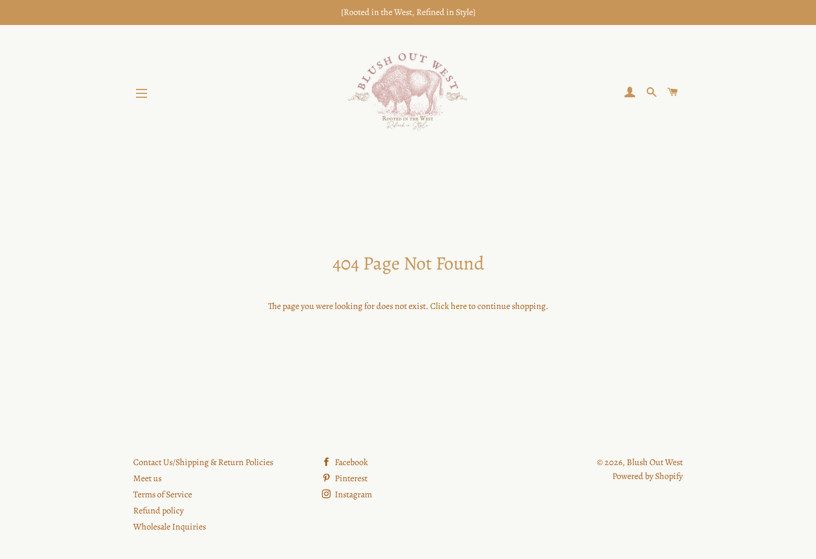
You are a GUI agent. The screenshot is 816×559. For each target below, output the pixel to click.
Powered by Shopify (647, 476)
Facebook (350, 462)
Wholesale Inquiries (169, 527)
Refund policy (158, 511)
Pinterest (350, 478)
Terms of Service (162, 494)
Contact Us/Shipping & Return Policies (203, 462)
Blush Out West (655, 462)
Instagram (352, 494)
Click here (448, 306)
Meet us (147, 478)
